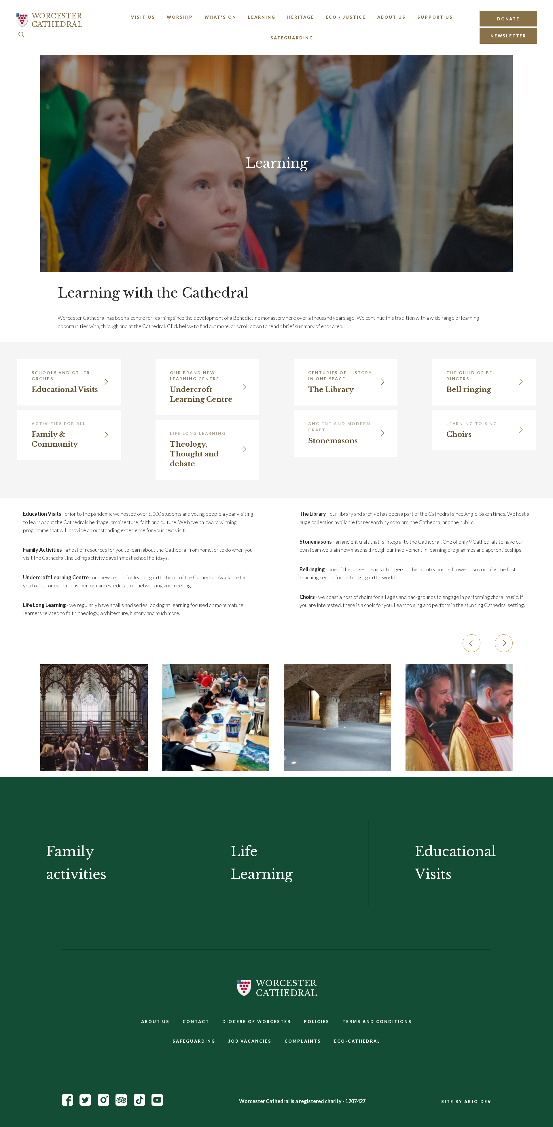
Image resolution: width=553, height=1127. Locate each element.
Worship (180, 17)
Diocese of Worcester (256, 1021)
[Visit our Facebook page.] (67, 1104)
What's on (220, 17)
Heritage (300, 17)
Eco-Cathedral (357, 1041)
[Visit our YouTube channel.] (157, 1104)
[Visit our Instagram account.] (103, 1104)
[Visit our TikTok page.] (139, 1104)
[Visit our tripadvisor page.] (121, 1104)
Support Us (435, 17)
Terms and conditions (377, 1021)
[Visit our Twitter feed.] (85, 1104)
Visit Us (143, 17)
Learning (262, 17)
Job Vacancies (250, 1041)
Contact (196, 1021)
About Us (391, 17)
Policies (316, 1021)
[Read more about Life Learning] (459, 717)
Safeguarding (291, 37)
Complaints (303, 1041)
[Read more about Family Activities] (216, 717)
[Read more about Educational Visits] (94, 717)
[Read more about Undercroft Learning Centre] (337, 717)
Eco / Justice (346, 17)
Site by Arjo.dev (466, 1101)
